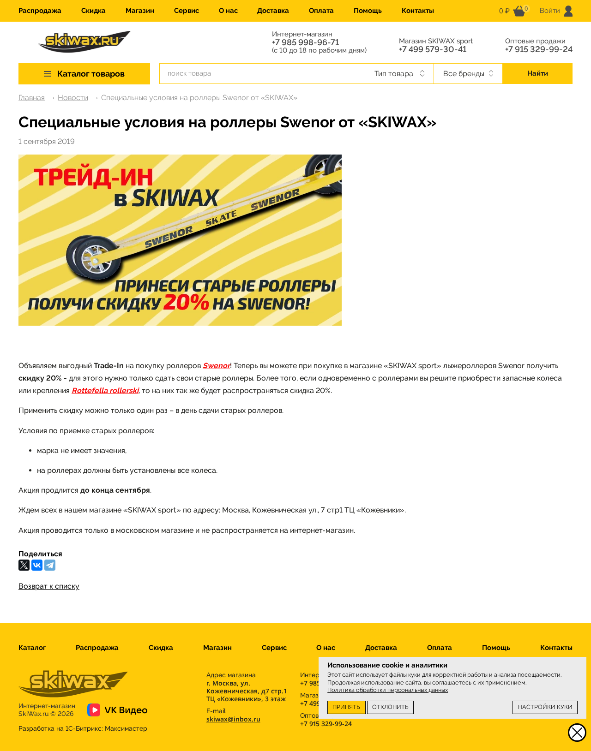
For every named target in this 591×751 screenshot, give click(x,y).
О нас (228, 10)
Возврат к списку (48, 586)
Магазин (140, 10)
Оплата (321, 10)
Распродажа (39, 10)
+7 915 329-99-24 (539, 49)
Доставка (273, 10)
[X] (24, 565)
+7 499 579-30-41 (432, 49)
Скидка (93, 10)
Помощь (368, 10)
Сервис (186, 10)
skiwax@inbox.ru (233, 719)
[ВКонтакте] (36, 565)
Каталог (32, 648)
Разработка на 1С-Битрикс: (82, 728)
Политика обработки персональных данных (387, 689)
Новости (73, 97)
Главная (31, 97)
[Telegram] (49, 565)
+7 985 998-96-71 (305, 42)
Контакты (418, 10)
